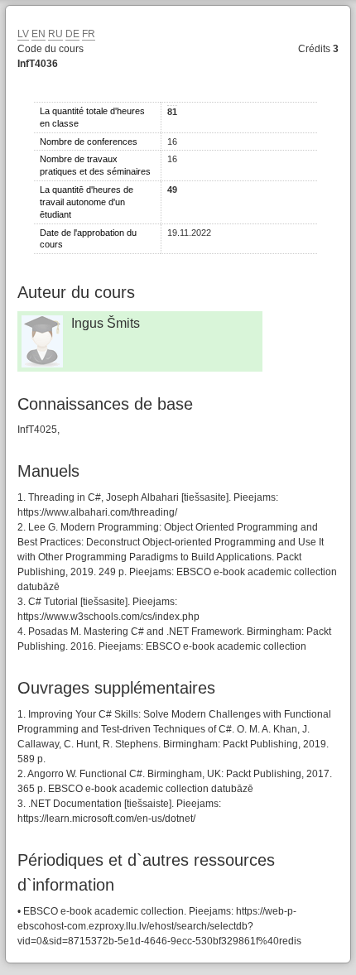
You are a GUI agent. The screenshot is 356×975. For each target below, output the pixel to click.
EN (38, 34)
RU (55, 34)
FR (88, 34)
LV (23, 34)
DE (72, 34)
